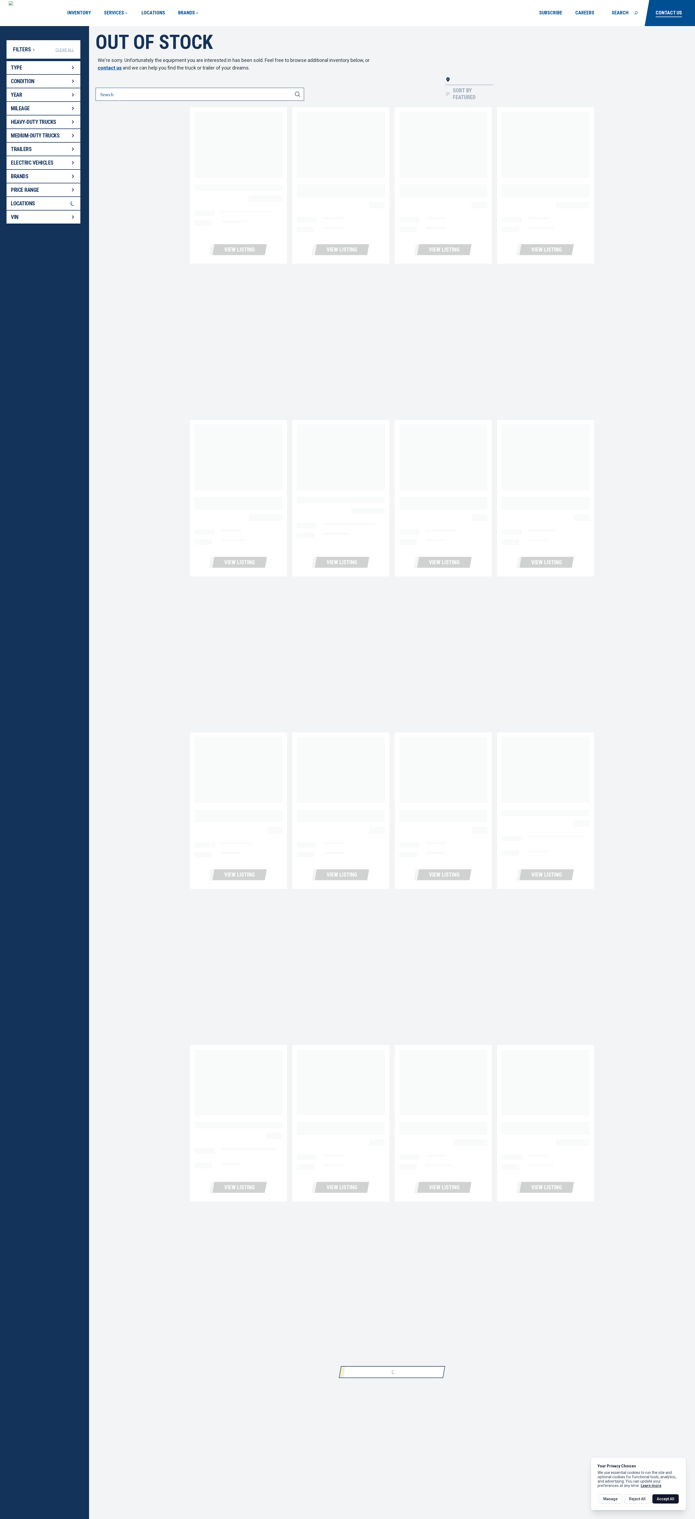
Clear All (64, 50)
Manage (610, 1499)
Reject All (637, 1499)
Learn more (651, 1485)
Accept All (665, 1499)
